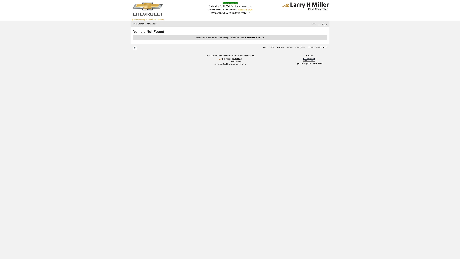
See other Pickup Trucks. (252, 37)
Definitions (280, 47)
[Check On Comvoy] (135, 48)
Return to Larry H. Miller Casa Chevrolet (148, 19)
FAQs (272, 47)
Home (265, 47)
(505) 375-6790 (245, 9)
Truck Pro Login (321, 47)
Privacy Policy (300, 47)
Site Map (290, 47)
